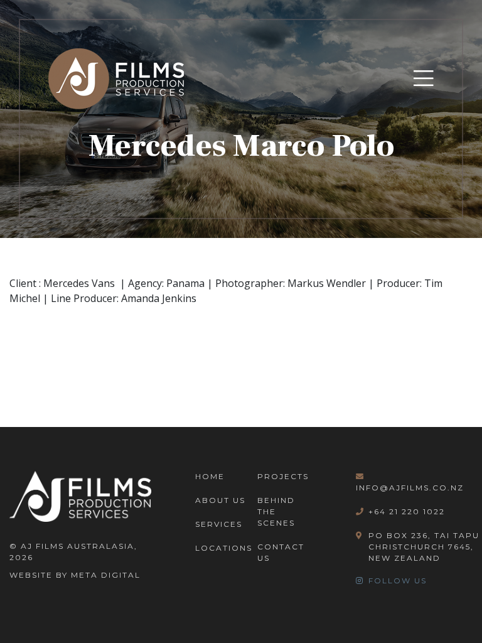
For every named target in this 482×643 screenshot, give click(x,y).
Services (218, 524)
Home (210, 476)
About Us (220, 500)
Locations (223, 548)
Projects (283, 476)
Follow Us (397, 580)
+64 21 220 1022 (406, 511)
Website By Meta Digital (75, 575)
